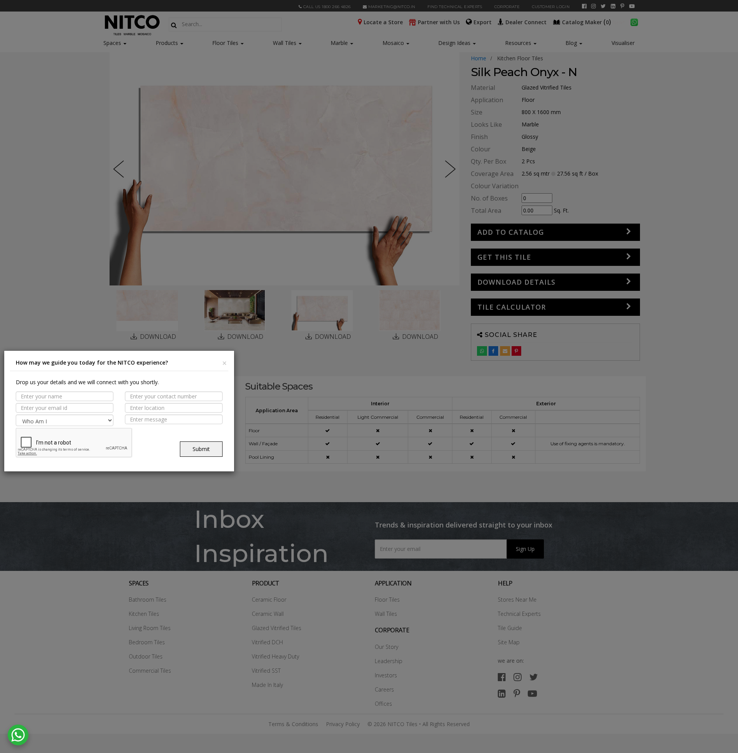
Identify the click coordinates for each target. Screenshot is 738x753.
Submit (201, 449)
